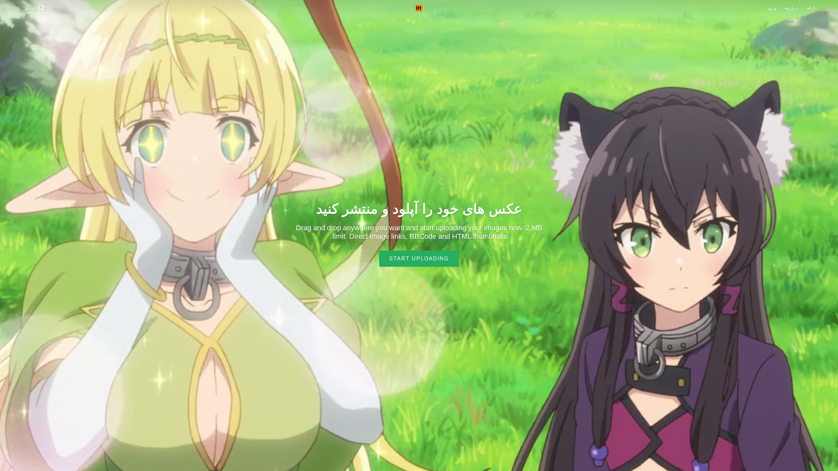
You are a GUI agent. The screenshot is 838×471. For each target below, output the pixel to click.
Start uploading (419, 258)
